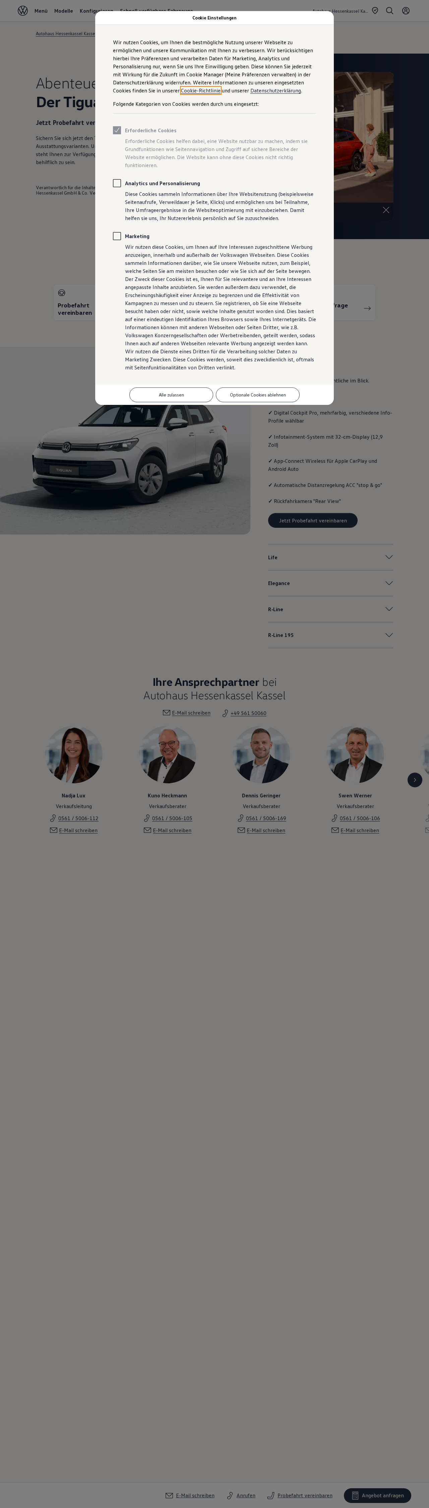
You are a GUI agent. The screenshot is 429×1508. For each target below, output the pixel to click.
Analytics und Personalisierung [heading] (162, 183)
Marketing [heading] (137, 236)
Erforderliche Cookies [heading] (151, 130)
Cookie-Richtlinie (201, 90)
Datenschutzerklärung (275, 90)
